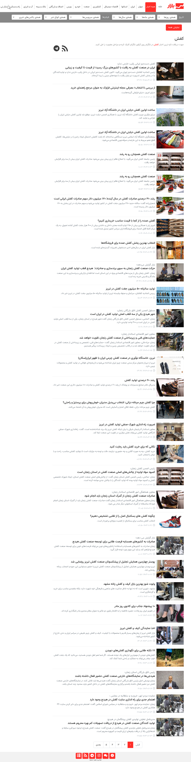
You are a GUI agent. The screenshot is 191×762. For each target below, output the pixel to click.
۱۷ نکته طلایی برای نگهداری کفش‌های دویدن (130, 651)
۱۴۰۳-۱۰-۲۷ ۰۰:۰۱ (145, 554)
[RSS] (65, 49)
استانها (124, 6)
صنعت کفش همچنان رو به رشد (137, 154)
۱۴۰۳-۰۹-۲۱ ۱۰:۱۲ (145, 615)
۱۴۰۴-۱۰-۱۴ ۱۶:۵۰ (145, 211)
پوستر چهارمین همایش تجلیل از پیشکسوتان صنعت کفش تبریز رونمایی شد (113, 562)
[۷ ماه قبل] (170, 161)
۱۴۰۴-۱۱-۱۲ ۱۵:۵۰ (145, 144)
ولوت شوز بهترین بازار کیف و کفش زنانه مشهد (129, 584)
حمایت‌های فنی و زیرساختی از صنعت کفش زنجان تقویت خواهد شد (117, 338)
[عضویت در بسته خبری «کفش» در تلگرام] (56, 49)
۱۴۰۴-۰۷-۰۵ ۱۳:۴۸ (144, 370)
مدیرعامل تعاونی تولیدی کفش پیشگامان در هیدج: (131, 719)
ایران (133, 6)
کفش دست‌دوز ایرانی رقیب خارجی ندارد (136, 64)
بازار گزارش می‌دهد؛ (145, 265)
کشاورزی (97, 6)
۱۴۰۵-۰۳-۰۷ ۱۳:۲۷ (144, 80)
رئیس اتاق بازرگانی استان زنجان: (139, 672)
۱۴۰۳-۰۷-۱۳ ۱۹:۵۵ (144, 712)
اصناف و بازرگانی (56, 6)
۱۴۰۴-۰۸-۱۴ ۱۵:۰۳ (144, 298)
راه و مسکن (15, 6)
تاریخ (181, 17)
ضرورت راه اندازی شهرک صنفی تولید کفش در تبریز (127, 425)
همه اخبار (150, 6)
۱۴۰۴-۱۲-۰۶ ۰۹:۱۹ (145, 97)
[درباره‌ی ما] (112, 755)
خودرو (77, 6)
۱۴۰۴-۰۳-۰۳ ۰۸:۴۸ (144, 459)
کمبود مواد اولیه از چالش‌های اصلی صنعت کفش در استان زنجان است (116, 472)
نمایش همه (173, 27)
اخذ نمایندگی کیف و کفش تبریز (137, 628)
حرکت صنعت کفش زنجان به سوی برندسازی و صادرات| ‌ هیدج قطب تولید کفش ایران (108, 269)
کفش (179, 38)
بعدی (98, 745)
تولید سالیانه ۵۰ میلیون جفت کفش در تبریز (130, 289)
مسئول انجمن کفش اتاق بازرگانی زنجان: (136, 310)
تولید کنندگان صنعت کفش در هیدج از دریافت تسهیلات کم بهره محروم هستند (111, 723)
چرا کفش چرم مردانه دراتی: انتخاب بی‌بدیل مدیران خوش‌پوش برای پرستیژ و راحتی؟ (109, 403)
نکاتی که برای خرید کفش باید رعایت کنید (132, 447)
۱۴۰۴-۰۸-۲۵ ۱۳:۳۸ (144, 281)
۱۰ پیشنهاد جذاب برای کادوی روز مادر (134, 606)
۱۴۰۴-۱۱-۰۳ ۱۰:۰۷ (145, 167)
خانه (160, 6)
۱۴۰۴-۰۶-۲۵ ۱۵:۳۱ (144, 389)
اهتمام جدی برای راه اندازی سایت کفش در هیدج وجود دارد (122, 700)
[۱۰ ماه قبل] (170, 342)
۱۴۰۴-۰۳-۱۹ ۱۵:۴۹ (144, 437)
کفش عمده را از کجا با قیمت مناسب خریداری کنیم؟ (126, 221)
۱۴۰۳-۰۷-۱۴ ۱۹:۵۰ (145, 688)
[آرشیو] (78, 755)
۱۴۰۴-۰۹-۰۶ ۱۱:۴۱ (145, 233)
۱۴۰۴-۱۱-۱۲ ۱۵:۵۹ (145, 122)
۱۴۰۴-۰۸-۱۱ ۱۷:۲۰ (145, 327)
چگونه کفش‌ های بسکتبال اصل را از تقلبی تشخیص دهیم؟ (122, 516)
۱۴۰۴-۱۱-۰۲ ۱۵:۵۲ (145, 189)
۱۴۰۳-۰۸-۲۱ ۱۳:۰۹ (144, 641)
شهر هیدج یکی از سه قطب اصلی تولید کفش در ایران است (122, 314)
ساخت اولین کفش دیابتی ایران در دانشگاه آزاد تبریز (126, 110)
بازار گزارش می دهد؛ (145, 538)
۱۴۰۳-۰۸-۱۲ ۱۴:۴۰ (145, 663)
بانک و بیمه (41, 6)
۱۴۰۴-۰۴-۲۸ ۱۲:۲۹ (144, 411)
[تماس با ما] (105, 755)
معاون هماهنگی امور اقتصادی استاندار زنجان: (133, 492)
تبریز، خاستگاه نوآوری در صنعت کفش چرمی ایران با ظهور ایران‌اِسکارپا (116, 358)
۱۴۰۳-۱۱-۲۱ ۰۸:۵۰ (145, 525)
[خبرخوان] (85, 755)
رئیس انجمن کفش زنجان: (142, 468)
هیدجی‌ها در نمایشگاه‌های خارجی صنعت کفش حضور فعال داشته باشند (115, 676)
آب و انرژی (28, 6)
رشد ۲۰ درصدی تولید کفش (140, 380)
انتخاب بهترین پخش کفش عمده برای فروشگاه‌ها (128, 243)
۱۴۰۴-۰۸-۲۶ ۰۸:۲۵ (144, 252)
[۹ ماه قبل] (170, 250)
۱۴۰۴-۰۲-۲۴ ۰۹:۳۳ (144, 485)
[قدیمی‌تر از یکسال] (170, 410)
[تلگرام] (92, 755)
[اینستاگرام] (98, 755)
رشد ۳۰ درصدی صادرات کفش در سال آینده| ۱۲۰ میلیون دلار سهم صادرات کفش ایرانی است (104, 199)
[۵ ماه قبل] (170, 95)
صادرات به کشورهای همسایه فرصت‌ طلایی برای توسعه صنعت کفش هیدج (114, 542)
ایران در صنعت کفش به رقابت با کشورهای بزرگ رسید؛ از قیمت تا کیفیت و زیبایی (110, 68)
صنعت (87, 6)
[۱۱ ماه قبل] (170, 387)
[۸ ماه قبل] (170, 228)
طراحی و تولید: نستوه (95, 760)
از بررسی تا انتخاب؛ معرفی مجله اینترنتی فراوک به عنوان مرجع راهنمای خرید (113, 88)
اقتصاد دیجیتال (111, 6)
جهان (140, 6)
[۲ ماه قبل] (170, 71)
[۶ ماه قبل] (170, 117)
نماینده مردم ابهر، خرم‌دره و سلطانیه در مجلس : (132, 696)
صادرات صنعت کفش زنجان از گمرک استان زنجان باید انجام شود (119, 496)
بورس (69, 6)
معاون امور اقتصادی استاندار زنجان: (138, 334)
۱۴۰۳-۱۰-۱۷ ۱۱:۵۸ (145, 574)
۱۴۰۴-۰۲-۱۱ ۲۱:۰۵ (145, 508)
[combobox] (167, 17)
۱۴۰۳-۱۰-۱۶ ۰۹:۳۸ (144, 596)
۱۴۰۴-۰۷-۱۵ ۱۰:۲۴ (145, 350)
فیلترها (105, 17)
